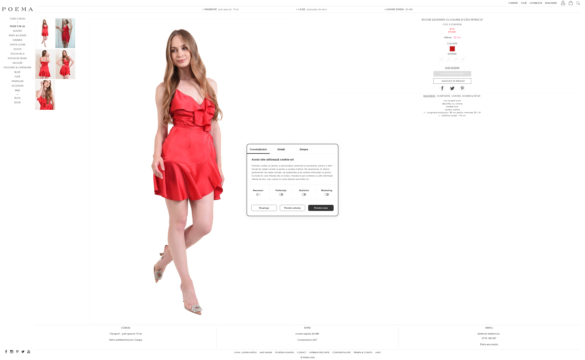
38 (455, 59)
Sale (17, 90)
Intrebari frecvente (319, 352)
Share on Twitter (452, 88)
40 (463, 59)
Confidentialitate (341, 352)
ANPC (378, 352)
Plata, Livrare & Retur (245, 352)
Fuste (17, 76)
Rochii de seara (17, 58)
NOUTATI (17, 31)
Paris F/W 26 (17, 26)
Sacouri (18, 63)
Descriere (429, 96)
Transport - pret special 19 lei (126, 334)
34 (441, 59)
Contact (301, 352)
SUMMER (17, 40)
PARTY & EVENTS (17, 35)
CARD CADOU (17, 19)
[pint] (17, 352)
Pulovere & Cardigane (17, 67)
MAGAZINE (551, 3)
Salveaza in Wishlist (453, 81)
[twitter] (23, 352)
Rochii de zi (17, 54)
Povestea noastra (284, 352)
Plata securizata (489, 344)
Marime (452, 54)
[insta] (12, 352)
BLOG (17, 98)
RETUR (17, 102)
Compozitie (443, 96)
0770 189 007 (489, 338)
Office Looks (17, 44)
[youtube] (29, 352)
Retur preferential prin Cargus (125, 340)
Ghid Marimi (266, 352)
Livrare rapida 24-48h (307, 334)
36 (448, 59)
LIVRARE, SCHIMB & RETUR (466, 96)
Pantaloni (17, 81)
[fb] (6, 352)
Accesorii (18, 86)
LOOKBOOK (536, 3)
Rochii (17, 49)
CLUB (523, 3)
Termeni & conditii (363, 352)
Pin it (462, 88)
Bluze (17, 72)
